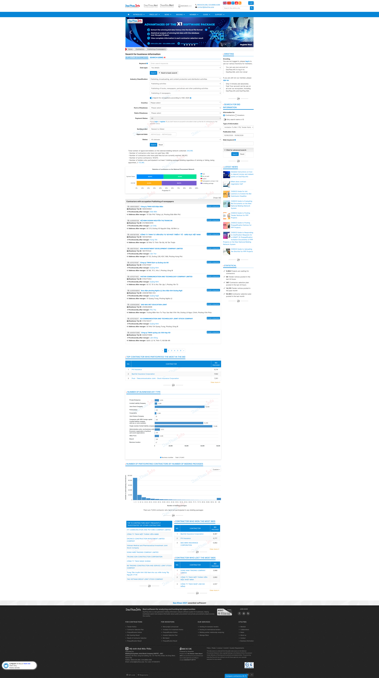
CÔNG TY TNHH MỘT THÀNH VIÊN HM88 (143, 534)
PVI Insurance (137, 369)
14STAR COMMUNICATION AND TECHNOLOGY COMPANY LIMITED (166, 277)
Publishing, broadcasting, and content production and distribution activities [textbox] (179, 79)
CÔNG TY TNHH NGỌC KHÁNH (139, 561)
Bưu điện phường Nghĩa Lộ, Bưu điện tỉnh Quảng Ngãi (161, 291)
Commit (225, 648)
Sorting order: (142, 129)
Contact (243, 638)
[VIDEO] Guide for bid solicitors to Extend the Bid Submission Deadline (241, 193)
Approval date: (142, 134)
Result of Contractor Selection (136, 638)
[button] (139, 14)
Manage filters (204, 635)
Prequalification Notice (134, 632)
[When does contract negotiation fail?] (226, 184)
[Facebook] (232, 3)
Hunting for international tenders (210, 629)
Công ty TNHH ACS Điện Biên (152, 207)
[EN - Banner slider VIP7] (189, 32)
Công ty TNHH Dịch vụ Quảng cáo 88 (154, 263)
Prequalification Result (134, 641)
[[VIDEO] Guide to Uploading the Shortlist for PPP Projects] (226, 251)
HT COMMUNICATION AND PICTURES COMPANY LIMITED (149, 530)
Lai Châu (153, 226)
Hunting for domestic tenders (209, 627)
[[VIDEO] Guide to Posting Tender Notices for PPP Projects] (226, 215)
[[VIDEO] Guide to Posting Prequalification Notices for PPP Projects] (226, 225)
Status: (145, 139)
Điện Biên (153, 212)
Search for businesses (136, 57)
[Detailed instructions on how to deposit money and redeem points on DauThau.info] (226, 174)
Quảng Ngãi (154, 296)
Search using (157, 57)
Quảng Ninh (154, 268)
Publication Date (229, 132)
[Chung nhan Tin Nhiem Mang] (224, 612)
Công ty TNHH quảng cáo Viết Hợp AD (155, 333)
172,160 (141, 163)
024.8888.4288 (214, 5)
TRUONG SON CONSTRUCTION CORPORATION (144, 557)
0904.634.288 (202, 5)
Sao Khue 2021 (180, 603)
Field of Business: (141, 113)
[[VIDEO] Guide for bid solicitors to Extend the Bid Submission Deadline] (226, 194)
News (242, 632)
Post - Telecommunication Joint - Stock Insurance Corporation (155, 378)
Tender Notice (131, 627)
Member (243, 627)
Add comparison (214, 206)
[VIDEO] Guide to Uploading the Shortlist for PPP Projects (242, 250)
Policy (209, 648)
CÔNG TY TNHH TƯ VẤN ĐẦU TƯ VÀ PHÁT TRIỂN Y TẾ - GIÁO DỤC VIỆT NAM (170, 235)
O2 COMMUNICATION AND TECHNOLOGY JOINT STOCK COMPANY (166, 319)
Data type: (144, 68)
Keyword (142, 63)
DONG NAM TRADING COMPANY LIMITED (143, 552)
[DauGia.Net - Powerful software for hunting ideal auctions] (168, 6)
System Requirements (237, 648)
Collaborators (244, 629)
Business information (247, 641)
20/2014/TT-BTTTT (190, 660)
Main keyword (228, 140)
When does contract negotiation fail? (238, 183)
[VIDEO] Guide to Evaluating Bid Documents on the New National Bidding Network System (241, 204)
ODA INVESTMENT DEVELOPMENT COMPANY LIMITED (161, 249)
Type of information (230, 124)
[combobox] (185, 79)
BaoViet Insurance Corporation (143, 374)
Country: (144, 103)
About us (243, 635)
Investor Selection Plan (170, 635)
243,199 (190, 151)
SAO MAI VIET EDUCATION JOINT (154, 305)
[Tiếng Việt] (229, 3)
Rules (214, 648)
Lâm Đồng (154, 338)
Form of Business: (141, 108)
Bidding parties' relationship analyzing (212, 632)
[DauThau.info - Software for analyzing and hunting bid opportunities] (134, 6)
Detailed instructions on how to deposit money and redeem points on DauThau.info (242, 174)
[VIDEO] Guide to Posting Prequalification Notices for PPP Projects (241, 225)
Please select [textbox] (155, 103)
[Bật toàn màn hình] (248, 675)
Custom (216, 469)
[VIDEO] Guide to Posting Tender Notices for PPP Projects (240, 215)
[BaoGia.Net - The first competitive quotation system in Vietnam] (185, 6)
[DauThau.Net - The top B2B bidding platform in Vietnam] (151, 6)
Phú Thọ (153, 310)
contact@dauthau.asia (205, 7)
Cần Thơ (153, 254)
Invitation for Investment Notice (173, 629)
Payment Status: (141, 118)
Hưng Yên (153, 240)
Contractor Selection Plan (135, 629)
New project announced (170, 627)
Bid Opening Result (133, 635)
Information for (229, 112)
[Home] (128, 14)
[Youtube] (236, 3)
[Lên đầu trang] (252, 675)
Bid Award (166, 638)
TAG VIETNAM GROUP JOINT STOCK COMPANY (145, 579)
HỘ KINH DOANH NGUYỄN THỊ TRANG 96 (156, 221)
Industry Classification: (139, 79)
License (219, 648)
